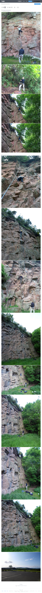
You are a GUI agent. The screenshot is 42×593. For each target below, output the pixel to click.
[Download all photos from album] (14, 7)
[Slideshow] (12, 7)
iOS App (16, 591)
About (27, 591)
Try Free (30, 1)
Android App (19, 591)
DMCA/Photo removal (23, 591)
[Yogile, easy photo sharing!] (3, 1)
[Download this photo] (39, 12)
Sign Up (20, 1)
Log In (24, 1)
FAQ (26, 1)
